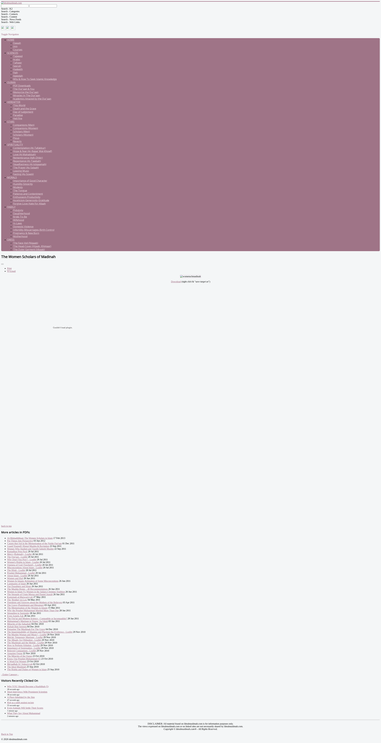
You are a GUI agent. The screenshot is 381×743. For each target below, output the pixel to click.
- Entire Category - (10, 674)
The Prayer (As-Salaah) (26, 167)
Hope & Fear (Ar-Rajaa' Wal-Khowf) (32, 151)
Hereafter (13, 102)
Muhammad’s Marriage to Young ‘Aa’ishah (27, 621)
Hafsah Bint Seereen (17, 626)
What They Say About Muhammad (23, 713)
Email (13, 271)
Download (176, 281)
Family (11, 207)
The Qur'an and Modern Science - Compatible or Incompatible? (37, 618)
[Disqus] (190, 410)
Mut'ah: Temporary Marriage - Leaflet (25, 637)
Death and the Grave (24, 108)
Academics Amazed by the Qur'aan (32, 98)
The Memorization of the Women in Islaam (27, 608)
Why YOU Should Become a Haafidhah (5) (28, 686)
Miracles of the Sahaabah (19, 624)
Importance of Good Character (30, 180)
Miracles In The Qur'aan (26, 95)
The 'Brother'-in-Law (17, 600)
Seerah (17, 66)
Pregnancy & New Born (26, 233)
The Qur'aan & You (23, 89)
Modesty (18, 187)
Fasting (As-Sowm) (23, 174)
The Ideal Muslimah (16, 667)
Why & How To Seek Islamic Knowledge (35, 79)
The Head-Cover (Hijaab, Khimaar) (32, 246)
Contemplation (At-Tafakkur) (29, 148)
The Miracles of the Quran (19, 656)
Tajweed (17, 56)
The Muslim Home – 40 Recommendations (27, 589)
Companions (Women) (25, 128)
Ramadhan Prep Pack (17, 551)
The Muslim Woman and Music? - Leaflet (26, 634)
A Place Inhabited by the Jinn (21, 697)
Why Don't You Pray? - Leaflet (21, 559)
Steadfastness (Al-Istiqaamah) (29, 164)
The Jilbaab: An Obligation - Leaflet (24, 640)
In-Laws (17, 223)
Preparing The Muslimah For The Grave (26, 629)
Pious (16, 138)
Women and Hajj (15, 578)
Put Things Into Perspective (20, 541)
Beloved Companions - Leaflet (21, 650)
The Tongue (20, 190)
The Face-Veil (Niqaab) (25, 243)
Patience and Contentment (28, 193)
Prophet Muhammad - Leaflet (21, 573)
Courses (17, 49)
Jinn (15, 46)
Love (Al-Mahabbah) (24, 154)
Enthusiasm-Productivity (26, 197)
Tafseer (17, 62)
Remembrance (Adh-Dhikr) (28, 157)
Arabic (16, 59)
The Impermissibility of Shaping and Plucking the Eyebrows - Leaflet (39, 632)
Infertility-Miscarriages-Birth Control (33, 229)
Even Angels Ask (15, 616)
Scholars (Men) (21, 131)
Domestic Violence (23, 226)
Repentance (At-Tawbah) (27, 161)
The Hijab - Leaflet (16, 570)
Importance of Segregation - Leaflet (23, 648)
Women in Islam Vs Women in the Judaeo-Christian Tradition (36, 591)
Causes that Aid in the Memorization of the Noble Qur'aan (34, 543)
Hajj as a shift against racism (20, 702)
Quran (11, 82)
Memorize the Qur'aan (25, 92)
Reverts (17, 141)
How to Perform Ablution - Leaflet (23, 645)
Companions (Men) (23, 125)
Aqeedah (18, 75)
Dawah (17, 43)
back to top (6, 526)
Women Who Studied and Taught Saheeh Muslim (30, 549)
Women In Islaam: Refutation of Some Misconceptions (32, 581)
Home (10, 39)
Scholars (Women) (23, 134)
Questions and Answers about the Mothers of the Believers (34, 602)
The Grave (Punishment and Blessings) (25, 605)
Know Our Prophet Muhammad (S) (24, 658)
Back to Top (7, 734)
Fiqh (15, 72)
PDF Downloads (22, 85)
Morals (12, 177)
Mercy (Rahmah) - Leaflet (19, 554)
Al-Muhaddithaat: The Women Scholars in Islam (30, 538)
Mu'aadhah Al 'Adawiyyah (19, 664)
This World (19, 105)
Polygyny (18, 210)
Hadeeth (18, 69)
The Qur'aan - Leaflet (17, 557)
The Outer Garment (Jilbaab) (29, 249)
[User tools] (2, 264)
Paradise (18, 115)
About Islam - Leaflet (17, 575)
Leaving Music (21, 170)
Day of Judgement (23, 112)
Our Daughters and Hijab (19, 586)
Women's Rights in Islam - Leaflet (23, 562)
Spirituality (15, 144)
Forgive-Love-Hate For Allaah (29, 203)
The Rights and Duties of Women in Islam (27, 669)
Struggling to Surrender (18, 613)
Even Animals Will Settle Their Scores (25, 708)
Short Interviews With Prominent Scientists (27, 692)
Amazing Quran (14, 653)
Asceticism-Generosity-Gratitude (31, 200)
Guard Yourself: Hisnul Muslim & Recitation (28, 546)
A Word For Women (16, 661)
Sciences (12, 53)
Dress (10, 239)
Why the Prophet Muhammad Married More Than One (33, 610)
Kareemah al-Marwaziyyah (20, 597)
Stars (10, 121)
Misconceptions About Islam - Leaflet (24, 567)
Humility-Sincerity (23, 184)
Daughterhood (21, 213)
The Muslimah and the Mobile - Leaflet (25, 642)
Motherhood (20, 236)
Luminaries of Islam (16, 583)
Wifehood (18, 220)
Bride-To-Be (20, 216)
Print (9, 268)
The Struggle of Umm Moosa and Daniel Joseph (30, 594)
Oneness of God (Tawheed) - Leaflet (24, 565)
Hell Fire (17, 118)
